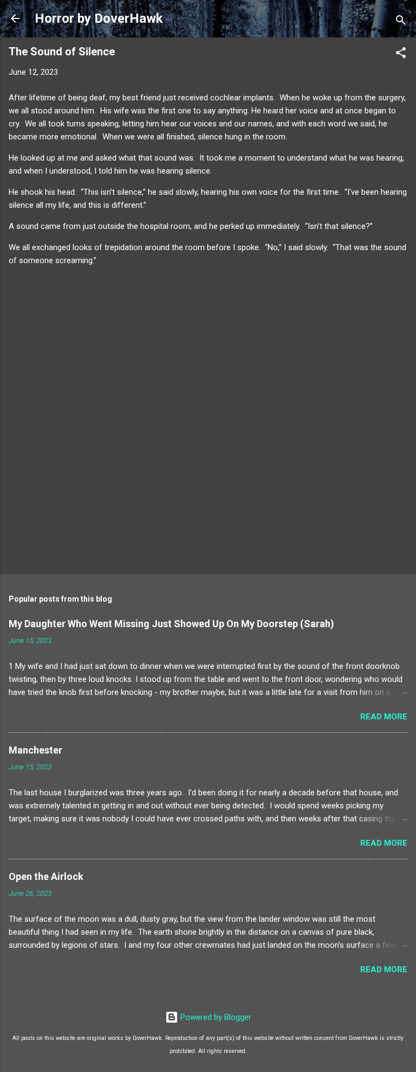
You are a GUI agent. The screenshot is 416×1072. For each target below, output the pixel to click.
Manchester (35, 750)
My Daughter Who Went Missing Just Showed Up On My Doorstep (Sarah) (171, 623)
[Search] (400, 22)
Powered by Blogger (214, 1017)
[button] (400, 54)
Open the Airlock (46, 876)
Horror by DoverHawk (99, 18)
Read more (383, 717)
